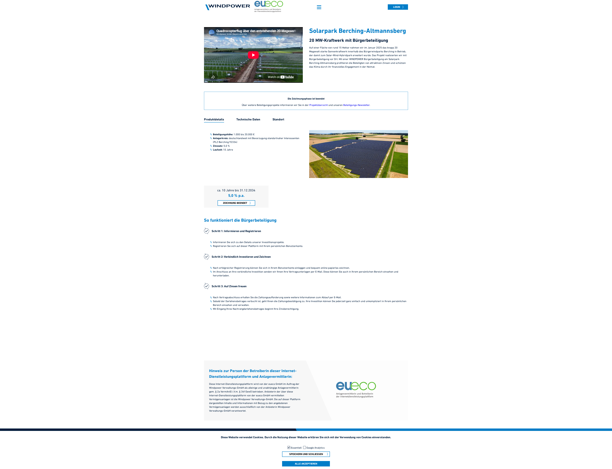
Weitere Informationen (306, 442)
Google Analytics (315, 448)
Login (396, 7)
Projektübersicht (318, 105)
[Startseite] (228, 7)
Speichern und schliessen (306, 454)
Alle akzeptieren (306, 464)
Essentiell (296, 448)
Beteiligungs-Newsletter (356, 105)
